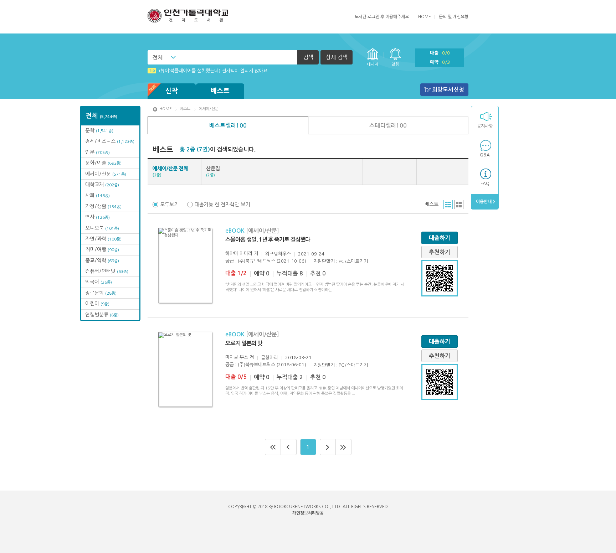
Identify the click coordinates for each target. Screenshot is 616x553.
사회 (97, 195)
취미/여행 (102, 249)
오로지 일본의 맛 (243, 343)
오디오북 (102, 228)
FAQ (485, 183)
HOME (424, 17)
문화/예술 (103, 162)
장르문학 (101, 292)
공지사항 (485, 126)
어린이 (97, 303)
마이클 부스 (236, 357)
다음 (328, 447)
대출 (440, 53)
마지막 (343, 447)
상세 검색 (336, 57)
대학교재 (102, 184)
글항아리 (269, 357)
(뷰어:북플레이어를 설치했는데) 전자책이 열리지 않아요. (209, 70)
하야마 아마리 (238, 253)
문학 (99, 130)
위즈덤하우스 (278, 254)
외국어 (98, 281)
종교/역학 (102, 260)
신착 (171, 91)
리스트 (448, 204)
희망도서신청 (448, 89)
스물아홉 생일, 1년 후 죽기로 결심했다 (267, 239)
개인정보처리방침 (308, 513)
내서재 (373, 64)
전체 (157, 57)
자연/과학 (103, 238)
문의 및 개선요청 (453, 17)
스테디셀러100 (388, 125)
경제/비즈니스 (109, 141)
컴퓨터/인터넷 (106, 271)
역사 (97, 217)
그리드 (458, 204)
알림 (395, 64)
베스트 (220, 91)
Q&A (485, 155)
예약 (440, 62)
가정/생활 (103, 206)
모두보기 (169, 204)
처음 (273, 447)
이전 (289, 447)
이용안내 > (485, 202)
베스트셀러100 (228, 125)
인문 (97, 152)
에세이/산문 (105, 173)
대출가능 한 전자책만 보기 (222, 204)
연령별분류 (102, 314)
